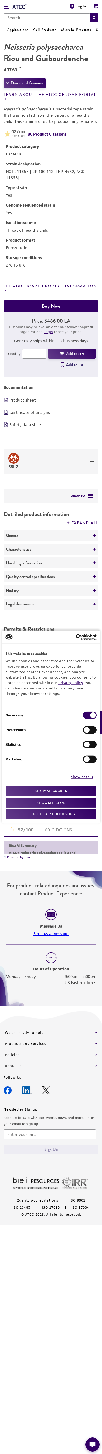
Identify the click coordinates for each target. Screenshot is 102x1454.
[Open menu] (6, 7)
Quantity (13, 353)
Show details (82, 776)
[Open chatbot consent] (92, 1444)
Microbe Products (76, 29)
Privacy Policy (70, 683)
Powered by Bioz (18, 857)
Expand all (84, 523)
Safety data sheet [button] (26, 424)
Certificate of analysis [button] (29, 412)
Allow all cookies (51, 791)
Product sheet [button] (22, 400)
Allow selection (51, 802)
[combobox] (47, 17)
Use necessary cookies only (51, 814)
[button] (94, 17)
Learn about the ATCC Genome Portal (50, 95)
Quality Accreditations (37, 1200)
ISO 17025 (51, 1207)
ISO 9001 (77, 1200)
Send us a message (51, 933)
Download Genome (27, 83)
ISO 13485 (21, 1207)
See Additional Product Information (50, 286)
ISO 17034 (80, 1207)
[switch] (90, 730)
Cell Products (44, 29)
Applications (17, 29)
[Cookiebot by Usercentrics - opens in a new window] (76, 637)
